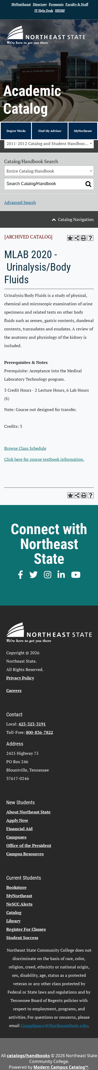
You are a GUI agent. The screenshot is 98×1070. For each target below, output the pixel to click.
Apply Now (17, 820)
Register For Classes (26, 929)
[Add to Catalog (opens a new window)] (70, 238)
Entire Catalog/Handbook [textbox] (30, 171)
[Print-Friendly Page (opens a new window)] (84, 238)
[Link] (46, 35)
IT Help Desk (43, 11)
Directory (40, 4)
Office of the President (28, 845)
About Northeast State (28, 812)
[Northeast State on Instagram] (47, 574)
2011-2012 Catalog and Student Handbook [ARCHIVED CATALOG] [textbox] (50, 143)
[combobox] (49, 143)
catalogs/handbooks (28, 1055)
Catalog (13, 912)
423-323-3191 (32, 724)
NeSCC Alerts (19, 904)
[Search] (88, 184)
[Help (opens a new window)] (90, 238)
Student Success (22, 937)
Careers (13, 690)
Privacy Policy (20, 678)
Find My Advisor (49, 131)
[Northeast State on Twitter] (33, 574)
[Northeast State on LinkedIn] (61, 574)
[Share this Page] (77, 238)
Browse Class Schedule (25, 448)
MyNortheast (21, 4)
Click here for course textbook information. (44, 459)
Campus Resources (25, 854)
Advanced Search (20, 202)
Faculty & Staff (77, 4)
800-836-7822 (39, 732)
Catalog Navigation (76, 219)
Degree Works (16, 131)
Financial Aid (19, 828)
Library (13, 921)
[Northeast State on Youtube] (75, 574)
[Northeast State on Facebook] (20, 574)
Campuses (16, 837)
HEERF (60, 11)
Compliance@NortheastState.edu (54, 1025)
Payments (56, 4)
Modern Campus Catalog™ (60, 1067)
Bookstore (16, 887)
